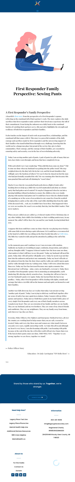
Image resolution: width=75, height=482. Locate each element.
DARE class (63, 234)
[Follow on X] (16, 474)
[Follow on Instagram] (24, 474)
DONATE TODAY (36, 397)
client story (18, 116)
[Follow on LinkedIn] (20, 474)
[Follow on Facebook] (12, 474)
